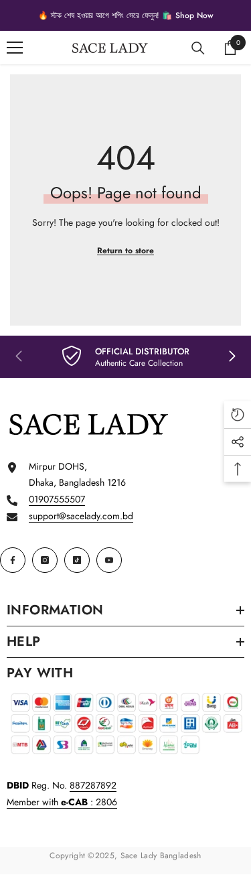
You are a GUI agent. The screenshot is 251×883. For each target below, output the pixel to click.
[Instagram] (45, 560)
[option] (125, 15)
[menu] (15, 48)
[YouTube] (109, 560)
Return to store (125, 251)
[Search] (198, 48)
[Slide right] (232, 357)
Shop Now (194, 15)
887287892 (93, 785)
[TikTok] (77, 560)
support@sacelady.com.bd (81, 516)
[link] (125, 357)
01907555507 (57, 499)
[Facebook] (12, 560)
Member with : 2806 (62, 802)
